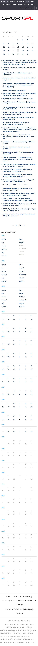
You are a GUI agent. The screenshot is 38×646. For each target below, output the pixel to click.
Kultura (8, 4)
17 (27, 47)
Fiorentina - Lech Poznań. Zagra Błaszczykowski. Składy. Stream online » (19, 215)
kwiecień (4, 249)
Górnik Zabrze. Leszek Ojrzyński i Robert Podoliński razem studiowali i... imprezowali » (18, 199)
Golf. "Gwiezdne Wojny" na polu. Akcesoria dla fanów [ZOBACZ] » (18, 118)
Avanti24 (33, 4)
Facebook (19, 613)
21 (13, 50)
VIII (9, 319)
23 (23, 50)
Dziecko (20, 4)
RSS (11, 624)
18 (32, 47)
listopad (21, 278)
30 (23, 54)
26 (4, 54)
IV (19, 315)
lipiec (20, 239)
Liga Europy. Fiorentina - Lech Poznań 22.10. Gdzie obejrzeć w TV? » (18, 189)
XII (31, 319)
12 (4, 47)
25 (32, 50)
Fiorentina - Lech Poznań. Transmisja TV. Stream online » (19, 142)
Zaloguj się (31, 8)
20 (8, 50)
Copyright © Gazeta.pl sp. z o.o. (19, 621)
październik (22, 274)
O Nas (7, 624)
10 (27, 43)
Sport (27, 1)
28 (13, 54)
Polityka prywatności (27, 624)
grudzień (21, 281)
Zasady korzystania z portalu (15, 627)
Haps (24, 600)
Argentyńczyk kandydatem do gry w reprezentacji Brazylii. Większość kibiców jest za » (19, 194)
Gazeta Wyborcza (9, 600)
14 (13, 47)
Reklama (17, 624)
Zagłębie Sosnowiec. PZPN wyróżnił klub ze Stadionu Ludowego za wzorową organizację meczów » (17, 159)
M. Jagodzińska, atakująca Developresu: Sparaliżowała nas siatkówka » (16, 123)
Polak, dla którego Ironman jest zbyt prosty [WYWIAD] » (17, 148)
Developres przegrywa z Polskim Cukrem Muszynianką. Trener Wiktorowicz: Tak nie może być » (18, 136)
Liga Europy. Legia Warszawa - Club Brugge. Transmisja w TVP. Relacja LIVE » (17, 170)
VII (2, 319)
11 (32, 43)
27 (8, 54)
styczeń (3, 239)
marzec (3, 246)
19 (4, 50)
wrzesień (21, 271)
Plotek (32, 1)
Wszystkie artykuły (26, 609)
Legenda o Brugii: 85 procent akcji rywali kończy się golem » (19, 79)
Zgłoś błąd (29, 627)
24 (27, 50)
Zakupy (18, 600)
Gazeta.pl (5, 1)
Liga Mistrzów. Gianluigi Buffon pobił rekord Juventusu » (17, 73)
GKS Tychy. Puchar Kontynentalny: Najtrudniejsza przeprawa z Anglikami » (19, 209)
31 (27, 54)
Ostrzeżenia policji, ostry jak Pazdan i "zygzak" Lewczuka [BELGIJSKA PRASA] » (18, 180)
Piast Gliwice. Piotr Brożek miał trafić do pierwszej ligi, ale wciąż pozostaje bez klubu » (19, 94)
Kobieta (14, 4)
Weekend (12, 1)
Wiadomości (20, 1)
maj (2, 252)
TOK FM (26, 4)
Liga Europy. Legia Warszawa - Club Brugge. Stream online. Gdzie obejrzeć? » (17, 175)
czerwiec (4, 256)
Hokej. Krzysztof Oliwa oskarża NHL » (15, 185)
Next (2, 4)
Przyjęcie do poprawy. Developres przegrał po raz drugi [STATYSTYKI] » (19, 108)
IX (14, 319)
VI (31, 315)
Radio (25, 8)
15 (18, 47)
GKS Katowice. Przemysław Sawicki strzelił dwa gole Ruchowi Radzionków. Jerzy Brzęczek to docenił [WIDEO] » (18, 85)
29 (18, 54)
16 (23, 47)
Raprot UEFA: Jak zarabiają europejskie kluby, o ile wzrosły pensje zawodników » (20, 113)
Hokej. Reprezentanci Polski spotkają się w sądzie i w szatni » (19, 103)
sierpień (21, 242)
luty (2, 242)
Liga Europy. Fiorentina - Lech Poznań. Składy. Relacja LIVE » (18, 153)
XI (25, 319)
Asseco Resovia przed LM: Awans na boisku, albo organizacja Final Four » (19, 204)
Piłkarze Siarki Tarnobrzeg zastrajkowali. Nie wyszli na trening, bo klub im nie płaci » (19, 165)
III (13, 315)
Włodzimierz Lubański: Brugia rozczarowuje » (18, 98)
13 (8, 47)
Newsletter (15, 609)
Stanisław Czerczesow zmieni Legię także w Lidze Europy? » (19, 68)
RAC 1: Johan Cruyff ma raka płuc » (14, 90)
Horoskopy (28, 597)
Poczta (21, 8)
